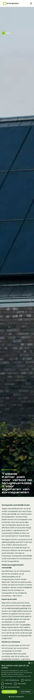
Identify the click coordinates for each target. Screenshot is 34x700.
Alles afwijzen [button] (25, 692)
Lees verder (27, 676)
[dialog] (17, 680)
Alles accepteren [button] (9, 692)
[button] (17, 697)
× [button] (32, 663)
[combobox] (29, 663)
